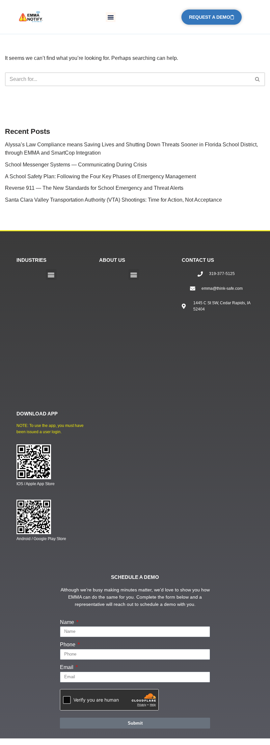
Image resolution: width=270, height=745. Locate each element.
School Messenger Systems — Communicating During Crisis (76, 164)
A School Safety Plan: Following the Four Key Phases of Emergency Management (100, 176)
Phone (68, 644)
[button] (111, 17)
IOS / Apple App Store (35, 484)
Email (67, 667)
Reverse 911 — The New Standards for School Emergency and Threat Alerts (94, 188)
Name (67, 622)
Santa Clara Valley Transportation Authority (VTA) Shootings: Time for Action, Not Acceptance (113, 200)
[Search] (257, 79)
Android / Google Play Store (41, 538)
